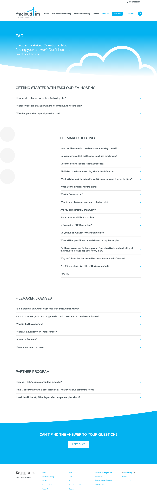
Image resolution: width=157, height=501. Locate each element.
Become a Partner (48, 485)
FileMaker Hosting (48, 477)
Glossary (71, 489)
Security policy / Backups (103, 480)
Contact (96, 14)
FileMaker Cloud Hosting (61, 14)
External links (99, 484)
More (104, 14)
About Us (45, 489)
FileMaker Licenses (48, 481)
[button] (140, 16)
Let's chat (78, 444)
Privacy (124, 477)
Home (46, 14)
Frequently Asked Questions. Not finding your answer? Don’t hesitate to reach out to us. (45, 49)
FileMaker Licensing (82, 14)
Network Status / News (76, 485)
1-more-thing (127, 473)
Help (70, 473)
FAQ (70, 477)
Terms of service (127, 481)
